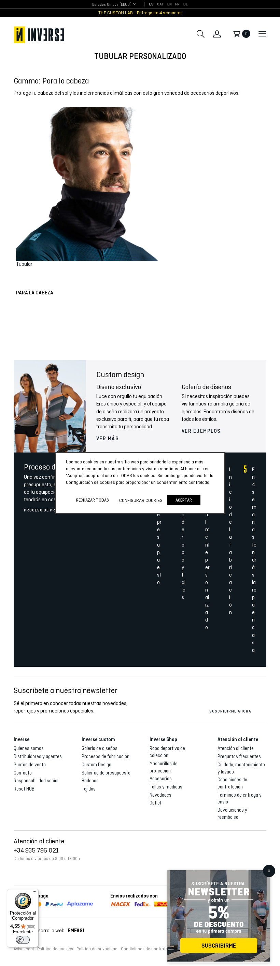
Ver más (107, 438)
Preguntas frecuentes (239, 756)
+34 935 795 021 (36, 850)
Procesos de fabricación (105, 756)
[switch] (23, 940)
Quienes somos (29, 748)
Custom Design (96, 764)
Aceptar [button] (184, 500)
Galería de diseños (99, 748)
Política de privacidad (96, 949)
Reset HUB (24, 789)
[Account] (217, 34)
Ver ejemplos (201, 431)
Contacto (23, 773)
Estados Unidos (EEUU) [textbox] (111, 4)
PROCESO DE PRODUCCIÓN (50, 510)
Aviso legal (24, 949)
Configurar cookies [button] (141, 500)
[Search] (200, 34)
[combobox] (111, 4)
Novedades (160, 795)
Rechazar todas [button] (92, 500)
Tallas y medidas (166, 786)
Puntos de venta (30, 764)
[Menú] (34, 893)
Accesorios (161, 778)
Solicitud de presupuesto (106, 773)
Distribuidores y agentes (38, 756)
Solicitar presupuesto (140, 949)
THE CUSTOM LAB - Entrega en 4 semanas (140, 12)
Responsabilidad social (36, 780)
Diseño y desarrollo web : (49, 930)
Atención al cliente (236, 748)
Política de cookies (55, 949)
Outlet (156, 803)
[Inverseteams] (39, 34)
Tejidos (89, 789)
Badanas (90, 780)
